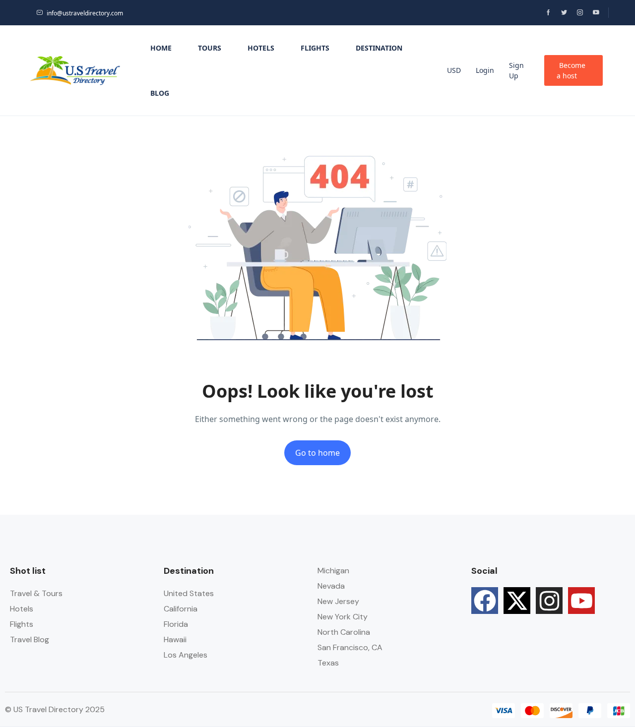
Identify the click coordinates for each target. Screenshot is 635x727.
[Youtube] (581, 600)
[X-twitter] (517, 600)
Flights (315, 48)
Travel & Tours (36, 593)
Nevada (331, 586)
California (180, 609)
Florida (176, 624)
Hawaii (175, 639)
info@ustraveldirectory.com (85, 13)
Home (161, 48)
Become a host (571, 70)
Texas (328, 663)
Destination (379, 48)
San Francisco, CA (350, 647)
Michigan (333, 570)
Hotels (261, 48)
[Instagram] (549, 600)
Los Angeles (185, 655)
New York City (343, 616)
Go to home (317, 452)
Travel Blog (29, 639)
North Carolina (344, 632)
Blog (159, 93)
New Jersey (338, 601)
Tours (209, 48)
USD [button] (454, 70)
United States (189, 593)
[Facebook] (484, 600)
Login (485, 70)
